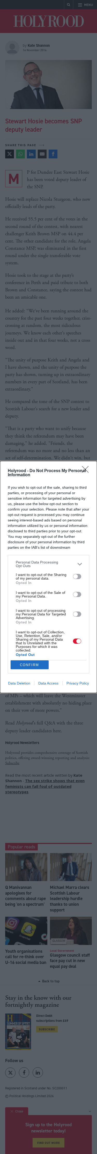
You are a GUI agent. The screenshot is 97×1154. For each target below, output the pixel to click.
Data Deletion (19, 683)
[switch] (77, 576)
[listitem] (48, 564)
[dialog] (48, 577)
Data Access (48, 683)
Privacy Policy (77, 683)
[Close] (87, 471)
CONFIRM (29, 665)
